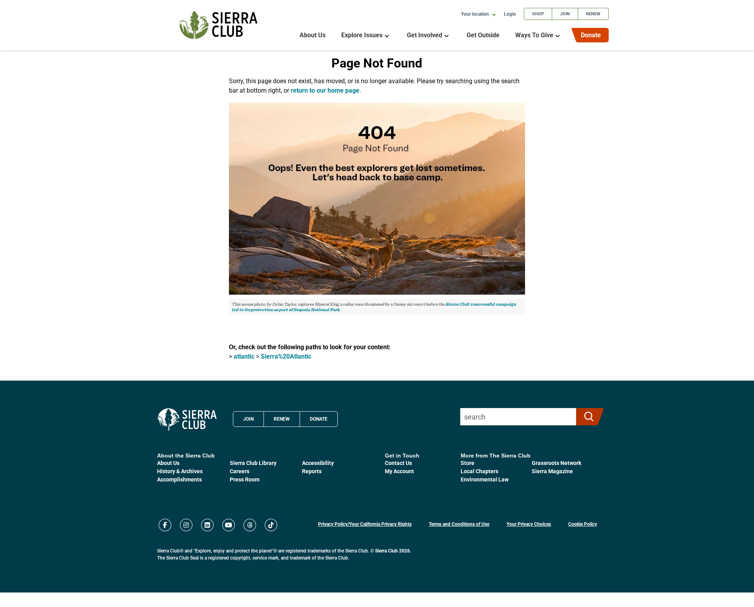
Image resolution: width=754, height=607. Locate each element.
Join (565, 13)
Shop (538, 13)
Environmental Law (485, 479)
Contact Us (398, 463)
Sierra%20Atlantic (286, 356)
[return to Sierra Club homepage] (187, 419)
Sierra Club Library (253, 463)
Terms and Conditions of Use (459, 524)
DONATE (319, 419)
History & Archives (180, 471)
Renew (593, 13)
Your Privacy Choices (529, 524)
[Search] (586, 416)
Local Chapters (479, 471)
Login (510, 14)
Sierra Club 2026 (392, 550)
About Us (313, 35)
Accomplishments (179, 479)
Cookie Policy (582, 524)
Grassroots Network (556, 463)
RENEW (282, 419)
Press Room (245, 479)
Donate (591, 35)
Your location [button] (475, 14)
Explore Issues (361, 35)
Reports (312, 471)
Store (467, 463)
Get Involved (424, 35)
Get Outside (483, 35)
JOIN (248, 419)
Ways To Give (534, 35)
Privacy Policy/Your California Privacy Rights (365, 524)
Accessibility (318, 463)
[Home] (218, 25)
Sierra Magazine (552, 471)
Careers (239, 471)
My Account (399, 471)
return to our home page (325, 90)
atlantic (244, 356)
